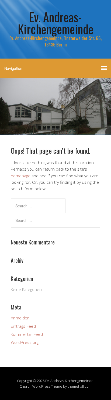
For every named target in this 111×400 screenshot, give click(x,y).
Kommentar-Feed (27, 334)
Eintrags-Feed (23, 326)
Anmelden (20, 317)
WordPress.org (25, 342)
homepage (20, 175)
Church (26, 386)
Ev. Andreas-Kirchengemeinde (55, 23)
